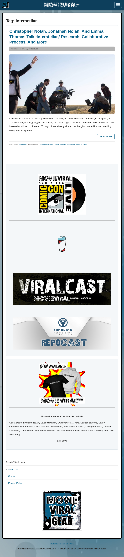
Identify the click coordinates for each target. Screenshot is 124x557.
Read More (106, 136)
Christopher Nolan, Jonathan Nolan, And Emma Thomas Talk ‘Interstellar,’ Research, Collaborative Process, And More (58, 37)
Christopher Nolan (46, 144)
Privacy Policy (15, 483)
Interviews (23, 144)
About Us (13, 469)
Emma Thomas (60, 144)
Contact (12, 476)
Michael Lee (33, 49)
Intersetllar (71, 144)
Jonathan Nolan (82, 144)
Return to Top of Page (62, 544)
